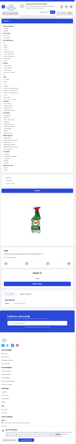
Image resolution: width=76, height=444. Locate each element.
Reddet (57, 434)
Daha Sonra (44, 12)
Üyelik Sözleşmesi (6, 374)
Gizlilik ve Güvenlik (6, 384)
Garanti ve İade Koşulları (8, 381)
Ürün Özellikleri (10, 294)
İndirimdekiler (5, 398)
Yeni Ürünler (4, 395)
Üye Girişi (4, 413)
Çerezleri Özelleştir (9, 440)
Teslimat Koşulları (6, 371)
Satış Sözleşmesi (5, 377)
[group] (37, 220)
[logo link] (11, 6)
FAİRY (6, 251)
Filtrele (37, 191)
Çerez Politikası (5, 363)
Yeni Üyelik (4, 409)
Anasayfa (3, 392)
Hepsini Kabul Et (26, 440)
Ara (69, 13)
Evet (52, 12)
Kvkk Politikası (5, 357)
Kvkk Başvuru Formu (7, 360)
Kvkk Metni (4, 353)
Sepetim (3, 402)
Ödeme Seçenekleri (25, 294)
